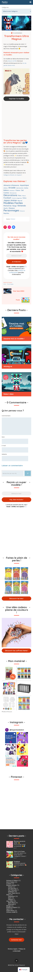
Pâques (10, 899)
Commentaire (6, 416)
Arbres (6, 188)
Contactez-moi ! (16, 940)
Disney (10, 887)
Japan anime (10, 200)
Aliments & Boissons (11, 185)
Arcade (11, 188)
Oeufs (6, 208)
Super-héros (10, 910)
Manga (8, 906)
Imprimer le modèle (16, 99)
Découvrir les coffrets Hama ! (16, 651)
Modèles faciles (13, 203)
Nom (3, 437)
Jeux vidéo (9, 901)
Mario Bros (11, 902)
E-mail (4, 445)
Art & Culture (10, 882)
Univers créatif (10, 912)
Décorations (10, 195)
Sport (8, 909)
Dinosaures (13, 193)
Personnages (11, 210)
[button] (10, 737)
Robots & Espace (8, 282)
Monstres (8, 206)
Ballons (6, 190)
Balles (26, 188)
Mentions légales (13, 949)
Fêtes (8, 895)
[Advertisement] (16, 119)
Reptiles (6, 213)
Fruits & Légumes (17, 198)
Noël (9, 898)
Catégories (5, 7)
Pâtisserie (22, 211)
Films (19, 195)
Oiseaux (12, 208)
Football (7, 198)
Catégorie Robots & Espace (12, 175)
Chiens (17, 190)
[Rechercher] (28, 473)
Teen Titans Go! (13, 893)
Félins (24, 198)
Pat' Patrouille (12, 890)
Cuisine (8, 883)
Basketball (12, 190)
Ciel (22, 190)
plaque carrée (11, 61)
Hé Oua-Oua (12, 888)
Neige (14, 206)
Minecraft (11, 904)
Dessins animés (11, 885)
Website (4, 454)
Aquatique (24, 185)
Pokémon (11, 891)
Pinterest (13, 219)
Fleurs (24, 195)
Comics (6, 193)
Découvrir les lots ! (16, 599)
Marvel (20, 201)
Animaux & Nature (12, 880)
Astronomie (19, 188)
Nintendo (21, 205)
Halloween (11, 896)
